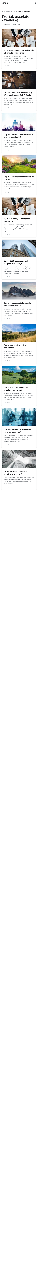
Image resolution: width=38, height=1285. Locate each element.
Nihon (4, 3)
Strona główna (6, 11)
